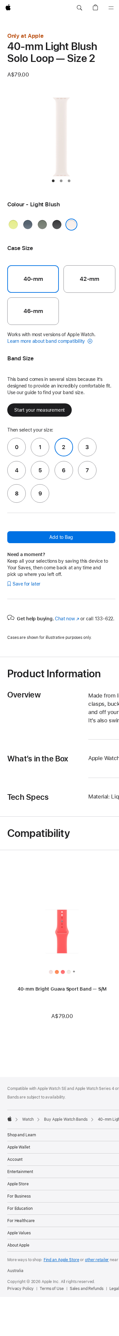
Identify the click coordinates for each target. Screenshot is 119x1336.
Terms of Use (52, 1288)
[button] (79, 8)
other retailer (97, 1260)
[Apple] (9, 1119)
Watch (28, 1119)
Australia (15, 1270)
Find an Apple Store (61, 1260)
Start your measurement (39, 410)
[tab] (53, 181)
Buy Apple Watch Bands (65, 1119)
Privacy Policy (20, 1288)
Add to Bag (61, 537)
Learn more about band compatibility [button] (46, 341)
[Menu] (111, 8)
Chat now (67, 618)
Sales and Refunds (86, 1288)
